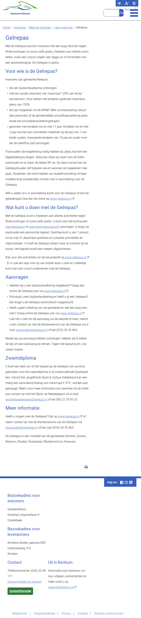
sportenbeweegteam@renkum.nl (26, 399)
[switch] (119, 3)
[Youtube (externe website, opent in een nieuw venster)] (131, 482)
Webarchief (20, 613)
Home (6, 27)
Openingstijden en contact (24, 581)
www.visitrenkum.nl (60, 587)
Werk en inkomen (40, 27)
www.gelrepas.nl (60, 198)
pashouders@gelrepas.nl (32, 330)
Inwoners (20, 27)
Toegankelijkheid (44, 613)
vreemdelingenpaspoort (44, 227)
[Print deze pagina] (86, 467)
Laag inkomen (63, 27)
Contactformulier (20, 591)
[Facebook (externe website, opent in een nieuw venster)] (122, 482)
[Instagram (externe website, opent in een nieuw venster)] (126, 482)
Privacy (66, 613)
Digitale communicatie (108, 613)
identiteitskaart (15, 227)
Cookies (82, 613)
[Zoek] (121, 13)
